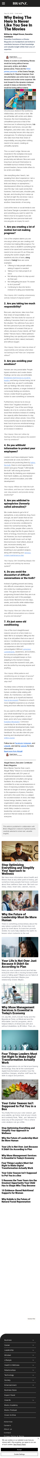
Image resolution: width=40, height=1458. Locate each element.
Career (7, 1221)
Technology (9, 1251)
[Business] (33, 1215)
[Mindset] (33, 1230)
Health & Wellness (11, 1241)
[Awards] (33, 1275)
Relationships (10, 1246)
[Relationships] (33, 1245)
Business (8, 1216)
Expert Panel (9, 1271)
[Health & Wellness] (33, 1240)
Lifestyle (7, 1236)
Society (7, 1256)
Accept (19, 1450)
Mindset (7, 1231)
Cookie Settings (19, 1454)
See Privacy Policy (19, 1444)
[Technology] (33, 1250)
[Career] (33, 1220)
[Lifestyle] (33, 1235)
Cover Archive (10, 1291)
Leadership (9, 1226)
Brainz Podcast (10, 1286)
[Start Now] (20, 873)
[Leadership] (33, 1225)
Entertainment (10, 1261)
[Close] (37, 1439)
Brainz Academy (11, 1281)
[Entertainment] (33, 1260)
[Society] (33, 1255)
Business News (10, 1266)
